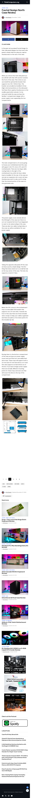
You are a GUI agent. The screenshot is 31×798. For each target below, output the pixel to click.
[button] (2, 2)
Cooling (4, 646)
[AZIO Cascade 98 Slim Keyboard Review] (15, 561)
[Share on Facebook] (8, 39)
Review (9, 486)
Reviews (3, 596)
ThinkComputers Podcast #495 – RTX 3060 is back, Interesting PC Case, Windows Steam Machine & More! (15, 757)
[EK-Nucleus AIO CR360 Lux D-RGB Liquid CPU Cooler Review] (15, 638)
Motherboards (9, 620)
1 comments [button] (8, 496)
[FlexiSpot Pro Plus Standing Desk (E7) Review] (15, 535)
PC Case (4, 486)
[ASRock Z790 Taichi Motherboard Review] (15, 612)
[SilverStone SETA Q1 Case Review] (15, 587)
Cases (7, 596)
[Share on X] (22, 39)
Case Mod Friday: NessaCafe (10, 734)
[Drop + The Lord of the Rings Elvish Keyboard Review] (15, 509)
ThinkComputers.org (11, 2)
